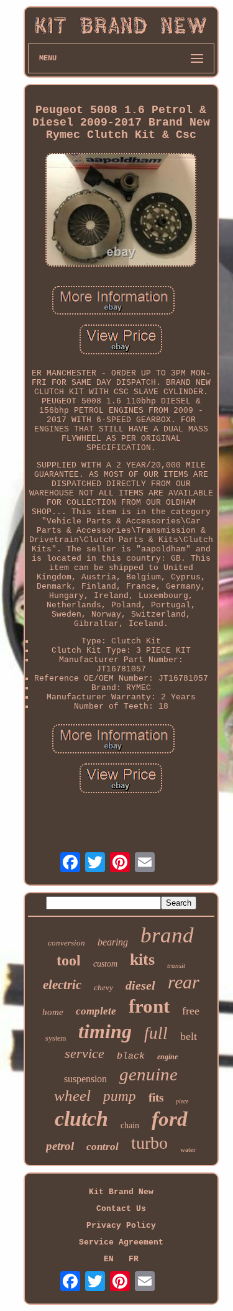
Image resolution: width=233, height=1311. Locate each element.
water (188, 1149)
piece (182, 1101)
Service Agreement (121, 1242)
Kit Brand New (121, 1192)
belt (188, 1036)
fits (155, 1097)
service (84, 1053)
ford (170, 1119)
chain (130, 1125)
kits (142, 959)
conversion (66, 942)
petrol (60, 1145)
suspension (85, 1079)
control (102, 1146)
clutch (81, 1118)
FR (134, 1259)
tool (69, 960)
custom (105, 963)
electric (62, 984)
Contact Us (121, 1208)
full (156, 1033)
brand (167, 935)
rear (183, 982)
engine (167, 1056)
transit (176, 965)
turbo (149, 1142)
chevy (103, 987)
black (131, 1056)
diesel (140, 985)
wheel (72, 1095)
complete (96, 1011)
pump (119, 1096)
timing (105, 1031)
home (52, 1012)
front (149, 1006)
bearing (113, 942)
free (190, 1011)
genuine (148, 1074)
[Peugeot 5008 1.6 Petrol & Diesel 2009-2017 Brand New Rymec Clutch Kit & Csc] (121, 211)
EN (109, 1259)
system (55, 1038)
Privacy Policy (121, 1225)
